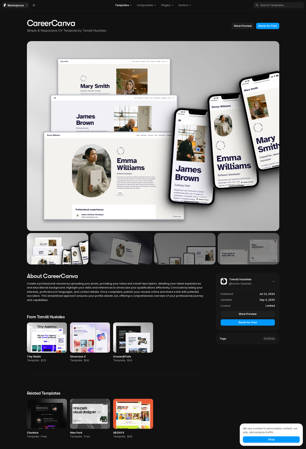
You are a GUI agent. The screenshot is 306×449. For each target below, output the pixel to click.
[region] (153, 136)
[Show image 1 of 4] (58, 248)
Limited (270, 305)
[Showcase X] (90, 342)
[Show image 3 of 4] (185, 248)
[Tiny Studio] (47, 342)
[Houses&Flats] (133, 342)
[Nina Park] (90, 419)
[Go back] (34, 5)
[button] (243, 26)
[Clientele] (47, 419)
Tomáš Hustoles (94, 30)
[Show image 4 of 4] (248, 248)
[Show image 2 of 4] (121, 248)
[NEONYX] (133, 419)
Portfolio (269, 338)
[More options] (273, 281)
